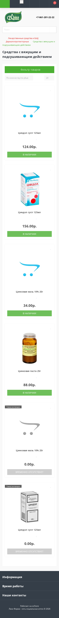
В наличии (29, 154)
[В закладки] (50, 89)
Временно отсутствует (29, 472)
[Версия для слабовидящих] (22, 2)
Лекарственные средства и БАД (23, 38)
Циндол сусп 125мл (29, 132)
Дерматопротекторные (17, 41)
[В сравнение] (50, 94)
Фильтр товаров (30, 69)
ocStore (35, 606)
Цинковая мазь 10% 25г (29, 291)
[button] (24, 8)
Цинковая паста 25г (29, 371)
